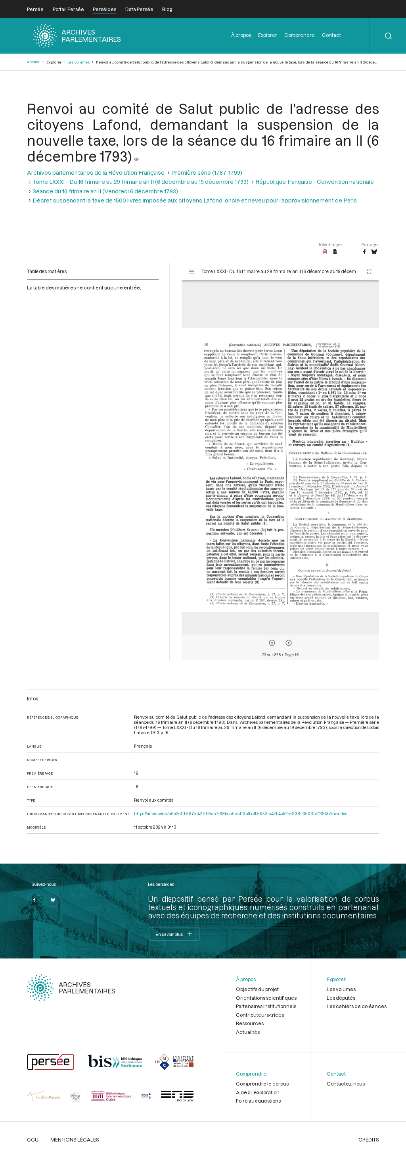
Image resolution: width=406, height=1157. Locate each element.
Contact (331, 35)
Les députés (341, 998)
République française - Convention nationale (314, 181)
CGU (32, 1139)
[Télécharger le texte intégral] (335, 252)
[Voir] (136, 156)
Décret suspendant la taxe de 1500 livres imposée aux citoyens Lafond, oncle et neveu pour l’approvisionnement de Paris (195, 200)
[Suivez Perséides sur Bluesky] (53, 900)
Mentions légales (74, 1139)
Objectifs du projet (257, 989)
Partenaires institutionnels (266, 1006)
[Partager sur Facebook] (364, 252)
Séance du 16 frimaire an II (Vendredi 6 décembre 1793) (105, 191)
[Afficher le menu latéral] (191, 271)
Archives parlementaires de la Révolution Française (96, 172)
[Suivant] (288, 642)
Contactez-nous (346, 1083)
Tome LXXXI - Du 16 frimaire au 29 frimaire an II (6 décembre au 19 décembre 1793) (141, 181)
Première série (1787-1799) (206, 172)
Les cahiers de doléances (357, 1006)
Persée (35, 9)
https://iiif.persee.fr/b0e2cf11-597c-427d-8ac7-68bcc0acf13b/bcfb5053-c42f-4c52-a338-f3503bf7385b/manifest (241, 813)
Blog (167, 9)
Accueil (33, 62)
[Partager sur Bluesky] (374, 252)
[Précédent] (272, 642)
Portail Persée (68, 9)
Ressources (250, 1023)
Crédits (368, 1139)
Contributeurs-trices (260, 1015)
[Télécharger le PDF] (325, 252)
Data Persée (139, 9)
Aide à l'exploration (258, 1092)
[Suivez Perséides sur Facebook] (34, 900)
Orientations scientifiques (266, 998)
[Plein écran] (369, 271)
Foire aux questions (258, 1100)
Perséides (104, 9)
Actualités (248, 1032)
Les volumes (78, 62)
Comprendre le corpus (262, 1083)
